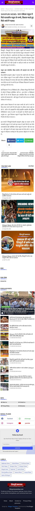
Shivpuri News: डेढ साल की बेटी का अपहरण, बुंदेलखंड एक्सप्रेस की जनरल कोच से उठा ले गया (17, 226)
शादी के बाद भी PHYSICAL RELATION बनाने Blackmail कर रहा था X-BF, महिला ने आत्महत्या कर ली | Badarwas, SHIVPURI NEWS (22, 319)
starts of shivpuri (5, 475)
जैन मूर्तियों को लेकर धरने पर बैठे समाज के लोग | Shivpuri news (21, 326)
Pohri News (4, 466)
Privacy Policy (5, 406)
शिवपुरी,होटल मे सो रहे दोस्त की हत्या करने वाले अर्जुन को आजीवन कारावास (16, 195)
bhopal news (4, 469)
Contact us (18, 501)
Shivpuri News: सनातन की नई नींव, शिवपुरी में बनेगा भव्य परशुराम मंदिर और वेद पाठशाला (17, 257)
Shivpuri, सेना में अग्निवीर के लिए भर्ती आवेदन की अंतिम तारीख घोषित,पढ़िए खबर (21, 335)
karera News (21, 469)
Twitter (21, 140)
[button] (33, 2)
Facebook (12, 140)
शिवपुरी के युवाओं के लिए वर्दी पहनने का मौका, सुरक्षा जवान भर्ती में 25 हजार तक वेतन (21, 360)
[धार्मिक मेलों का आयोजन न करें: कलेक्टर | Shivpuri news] (4, 370)
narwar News (27, 472)
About (11, 501)
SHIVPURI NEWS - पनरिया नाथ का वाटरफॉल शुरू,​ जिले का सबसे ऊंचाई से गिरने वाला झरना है (22, 385)
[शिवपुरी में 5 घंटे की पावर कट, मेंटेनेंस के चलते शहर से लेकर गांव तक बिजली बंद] (4, 344)
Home (5, 501)
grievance (17, 503)
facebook (10, 419)
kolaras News (18, 472)
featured (12, 469)
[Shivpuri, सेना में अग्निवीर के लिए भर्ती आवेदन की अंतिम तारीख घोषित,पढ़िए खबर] (4, 336)
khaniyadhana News (6, 472)
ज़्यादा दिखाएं (31, 166)
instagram (10, 423)
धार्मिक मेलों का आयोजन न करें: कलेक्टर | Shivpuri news (22, 368)
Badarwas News (5, 463)
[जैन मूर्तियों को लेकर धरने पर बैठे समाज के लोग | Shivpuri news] (4, 328)
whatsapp (28, 419)
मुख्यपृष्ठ (2, 9)
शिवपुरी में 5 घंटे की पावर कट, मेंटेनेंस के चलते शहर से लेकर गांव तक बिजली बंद (22, 343)
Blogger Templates (13, 506)
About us (4, 402)
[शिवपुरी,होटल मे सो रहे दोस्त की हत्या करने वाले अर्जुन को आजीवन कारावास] (4, 353)
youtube (27, 423)
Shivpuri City (13, 466)
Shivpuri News (9, 9)
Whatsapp (29, 140)
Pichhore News (25, 463)
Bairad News (15, 463)
